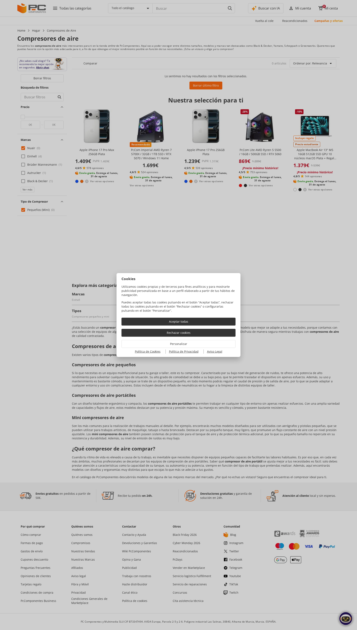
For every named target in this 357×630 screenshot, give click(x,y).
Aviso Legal (214, 351)
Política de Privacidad (184, 351)
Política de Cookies (148, 351)
